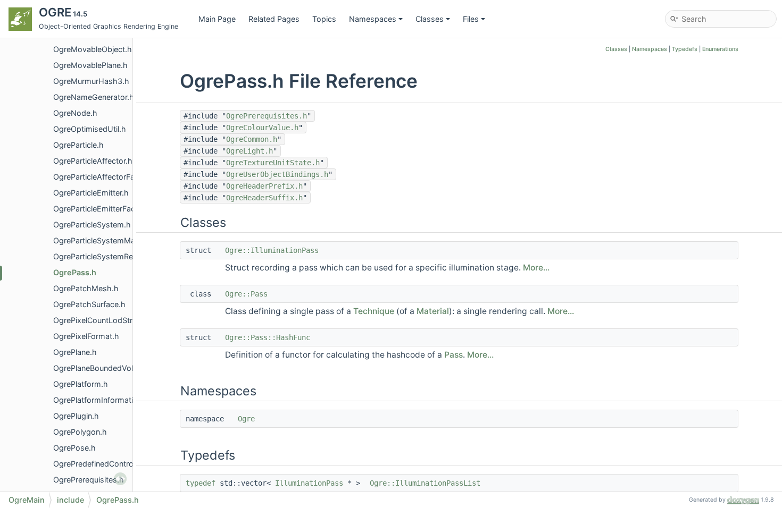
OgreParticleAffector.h (92, 160)
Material (433, 311)
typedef (200, 483)
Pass (453, 355)
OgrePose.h (74, 447)
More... (536, 268)
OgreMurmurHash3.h (91, 81)
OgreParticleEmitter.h (91, 192)
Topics (324, 18)
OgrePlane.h (75, 352)
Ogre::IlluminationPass (272, 250)
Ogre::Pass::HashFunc (267, 337)
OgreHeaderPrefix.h (264, 186)
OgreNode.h (75, 112)
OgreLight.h (249, 151)
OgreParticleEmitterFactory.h (104, 208)
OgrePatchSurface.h (89, 304)
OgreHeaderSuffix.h (264, 197)
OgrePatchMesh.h (86, 288)
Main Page (217, 18)
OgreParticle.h (78, 144)
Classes (429, 18)
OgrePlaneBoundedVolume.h (104, 367)
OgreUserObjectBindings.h (277, 174)
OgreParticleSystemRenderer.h (107, 256)
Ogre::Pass (246, 294)
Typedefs (684, 49)
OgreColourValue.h (262, 127)
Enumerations (720, 49)
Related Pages (274, 18)
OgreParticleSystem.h (92, 224)
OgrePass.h (74, 272)
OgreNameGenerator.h (93, 96)
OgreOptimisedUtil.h (89, 128)
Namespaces (372, 18)
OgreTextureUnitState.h (273, 162)
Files (471, 18)
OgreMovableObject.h (92, 49)
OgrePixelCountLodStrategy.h (106, 320)
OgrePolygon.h (80, 431)
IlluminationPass (309, 483)
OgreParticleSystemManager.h (107, 240)
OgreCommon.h (251, 139)
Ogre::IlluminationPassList (425, 483)
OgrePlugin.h (76, 415)
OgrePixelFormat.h (86, 336)
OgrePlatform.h (80, 383)
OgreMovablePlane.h (90, 65)
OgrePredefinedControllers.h (104, 463)
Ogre (246, 418)
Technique (373, 311)
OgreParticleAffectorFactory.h (106, 176)
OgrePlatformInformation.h (101, 399)
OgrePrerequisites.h (88, 479)
